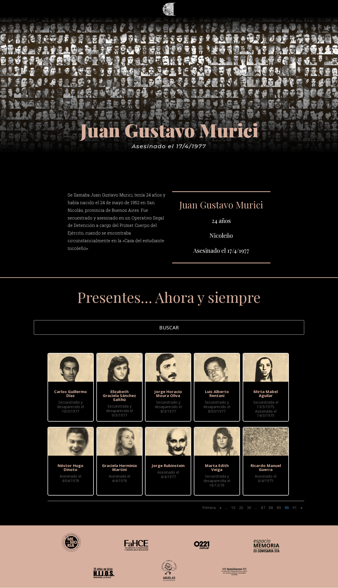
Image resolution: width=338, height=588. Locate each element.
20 (241, 507)
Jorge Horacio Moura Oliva (168, 393)
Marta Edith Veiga (217, 467)
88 (271, 507)
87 (263, 507)
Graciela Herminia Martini (119, 467)
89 (279, 507)
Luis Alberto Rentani (217, 393)
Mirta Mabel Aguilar (265, 393)
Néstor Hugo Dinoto (70, 467)
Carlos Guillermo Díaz (70, 393)
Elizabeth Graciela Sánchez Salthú (119, 395)
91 (295, 507)
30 (249, 507)
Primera (209, 507)
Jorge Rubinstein (168, 465)
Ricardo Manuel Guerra (266, 467)
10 (233, 507)
